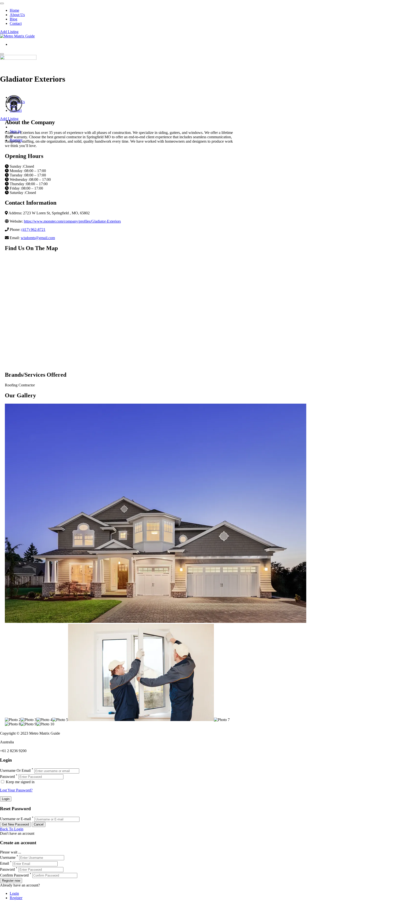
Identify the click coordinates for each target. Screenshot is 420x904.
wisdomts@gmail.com (38, 238)
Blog (13, 19)
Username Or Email (15, 771)
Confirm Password (14, 875)
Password (7, 776)
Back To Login (11, 829)
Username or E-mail (15, 819)
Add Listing (9, 32)
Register (16, 898)
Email (4, 863)
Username (8, 857)
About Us (17, 15)
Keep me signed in (20, 782)
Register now (11, 880)
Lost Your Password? (16, 790)
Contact (16, 23)
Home (14, 10)
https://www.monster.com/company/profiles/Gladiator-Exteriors (72, 221)
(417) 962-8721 (33, 229)
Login (14, 893)
